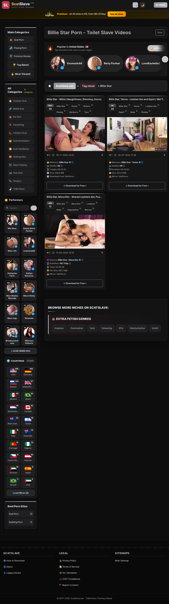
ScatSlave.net (64, 86)
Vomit (155, 328)
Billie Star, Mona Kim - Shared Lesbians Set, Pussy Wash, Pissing (75, 196)
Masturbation (137, 328)
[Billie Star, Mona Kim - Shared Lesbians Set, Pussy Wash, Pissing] (75, 232)
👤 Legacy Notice (12, 572)
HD (121, 166)
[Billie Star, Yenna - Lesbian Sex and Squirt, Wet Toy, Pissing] (137, 134)
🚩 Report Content (68, 585)
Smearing (107, 328)
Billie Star (61, 106)
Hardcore (73, 112)
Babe (132, 112)
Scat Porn (14, 513)
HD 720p (64, 263)
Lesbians (91, 204)
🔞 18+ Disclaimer (68, 572)
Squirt (121, 112)
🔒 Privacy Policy (67, 560)
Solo (92, 328)
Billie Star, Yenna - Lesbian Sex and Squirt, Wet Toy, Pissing (137, 99)
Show (159, 32)
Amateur (59, 328)
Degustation (73, 210)
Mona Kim (76, 204)
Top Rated (21, 64)
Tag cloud (88, 86)
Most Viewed (20, 74)
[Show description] (53, 155)
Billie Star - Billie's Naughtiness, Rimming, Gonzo (74, 99)
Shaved (88, 210)
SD (58, 166)
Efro (121, 328)
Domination (77, 328)
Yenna (136, 106)
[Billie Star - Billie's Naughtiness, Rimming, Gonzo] (75, 134)
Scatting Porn (16, 522)
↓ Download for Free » (74, 185)
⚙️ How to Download (14, 560)
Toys (86, 112)
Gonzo (74, 106)
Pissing (60, 112)
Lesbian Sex (151, 106)
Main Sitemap (122, 560)
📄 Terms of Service (69, 566)
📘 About (8, 566)
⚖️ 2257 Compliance (69, 579)
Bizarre (87, 106)
